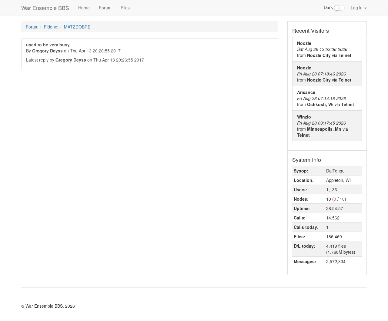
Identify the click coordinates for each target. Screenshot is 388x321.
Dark (329, 7)
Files (125, 8)
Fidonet (51, 27)
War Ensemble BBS (45, 8)
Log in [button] (357, 8)
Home (84, 8)
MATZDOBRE (77, 27)
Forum (105, 8)
